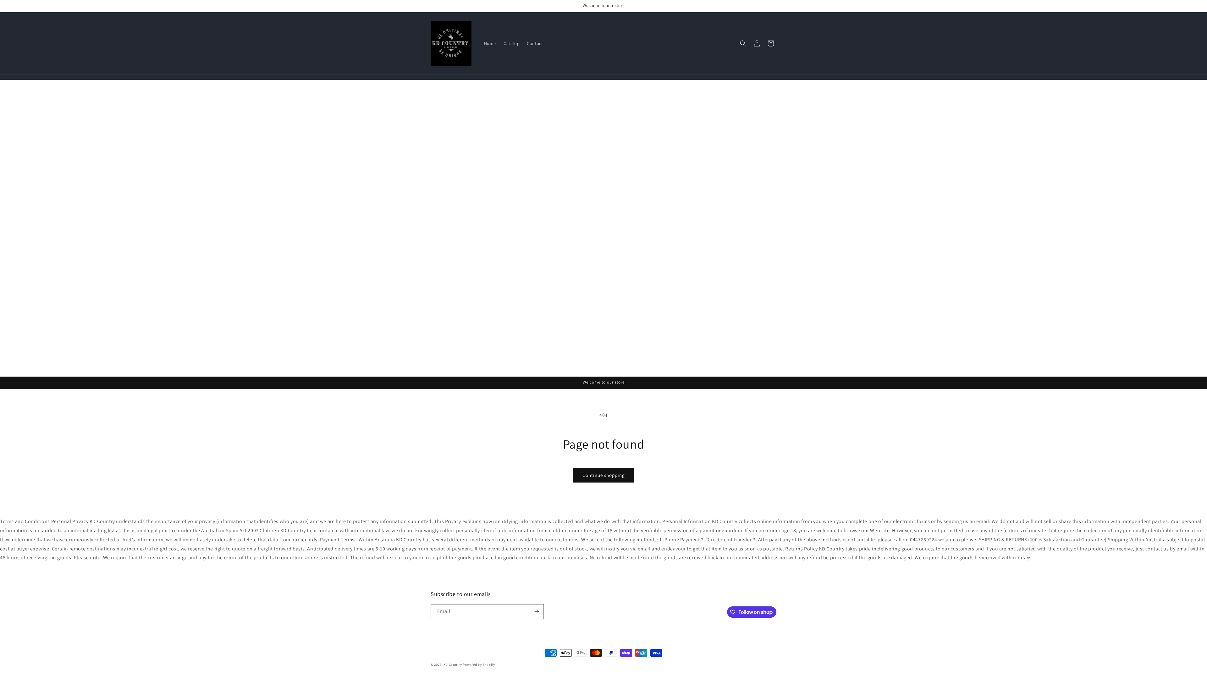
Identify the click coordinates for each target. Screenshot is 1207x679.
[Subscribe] (536, 611)
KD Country (453, 664)
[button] (743, 43)
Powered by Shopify (479, 664)
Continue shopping (603, 475)
